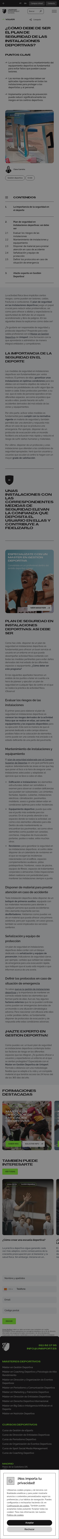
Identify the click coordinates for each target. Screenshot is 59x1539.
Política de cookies (15, 1515)
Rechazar (29, 1529)
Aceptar (29, 1522)
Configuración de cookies (18, 1506)
